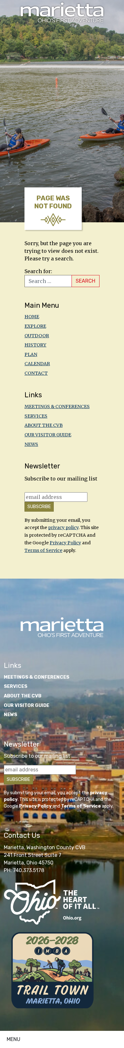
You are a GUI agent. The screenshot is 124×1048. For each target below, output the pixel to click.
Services (35, 416)
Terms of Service (43, 550)
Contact (36, 373)
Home (31, 316)
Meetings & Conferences (57, 406)
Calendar (37, 363)
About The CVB (43, 425)
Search (85, 281)
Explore (35, 326)
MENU (13, 1039)
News (31, 444)
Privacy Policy (65, 543)
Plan (30, 354)
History (35, 345)
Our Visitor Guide (47, 435)
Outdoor (36, 336)
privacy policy (63, 527)
